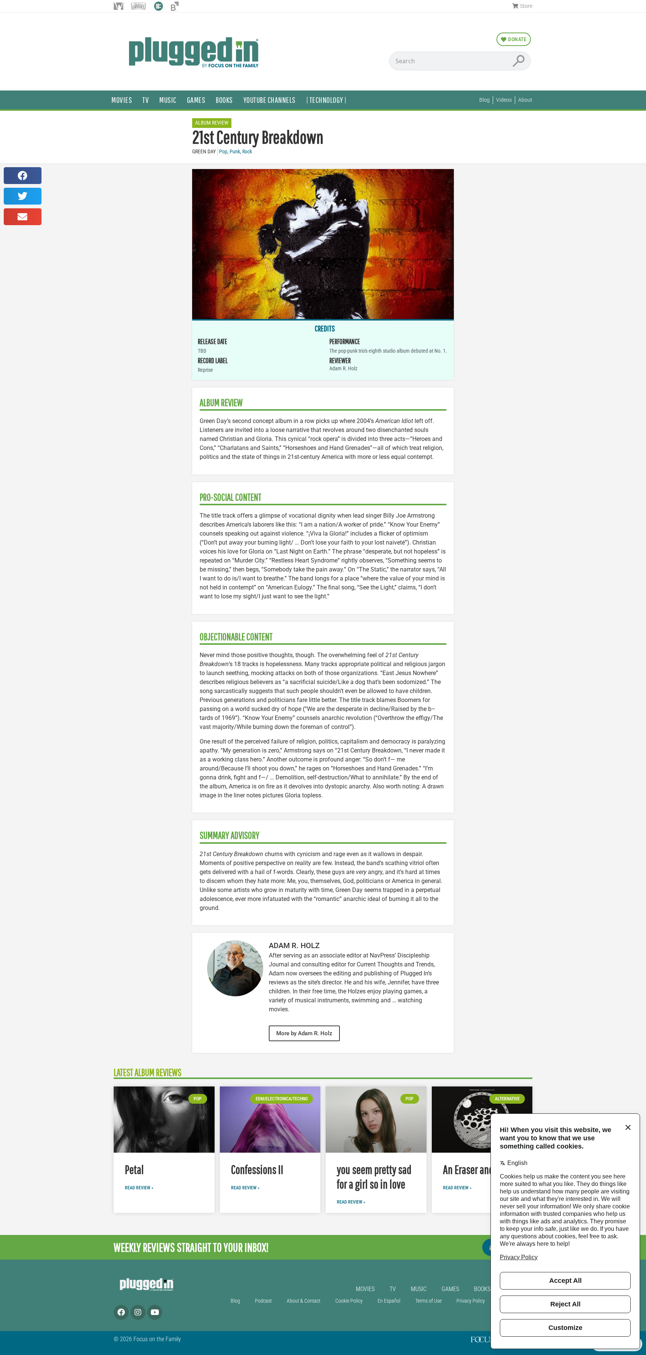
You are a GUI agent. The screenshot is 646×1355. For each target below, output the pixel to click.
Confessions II (257, 1169)
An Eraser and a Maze (482, 1169)
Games (196, 99)
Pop (223, 151)
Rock (247, 151)
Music (167, 99)
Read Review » (139, 1187)
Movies (121, 99)
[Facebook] (121, 1312)
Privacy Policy (470, 1301)
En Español (389, 1301)
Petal (134, 1169)
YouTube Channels (269, 99)
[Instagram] (137, 1312)
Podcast (263, 1301)
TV (145, 99)
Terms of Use (428, 1301)
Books (224, 99)
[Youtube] (154, 1312)
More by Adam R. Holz (304, 1033)
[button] (22, 175)
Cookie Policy (349, 1301)
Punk (235, 151)
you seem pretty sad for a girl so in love (374, 1176)
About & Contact (303, 1301)
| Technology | (326, 99)
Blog (235, 1301)
